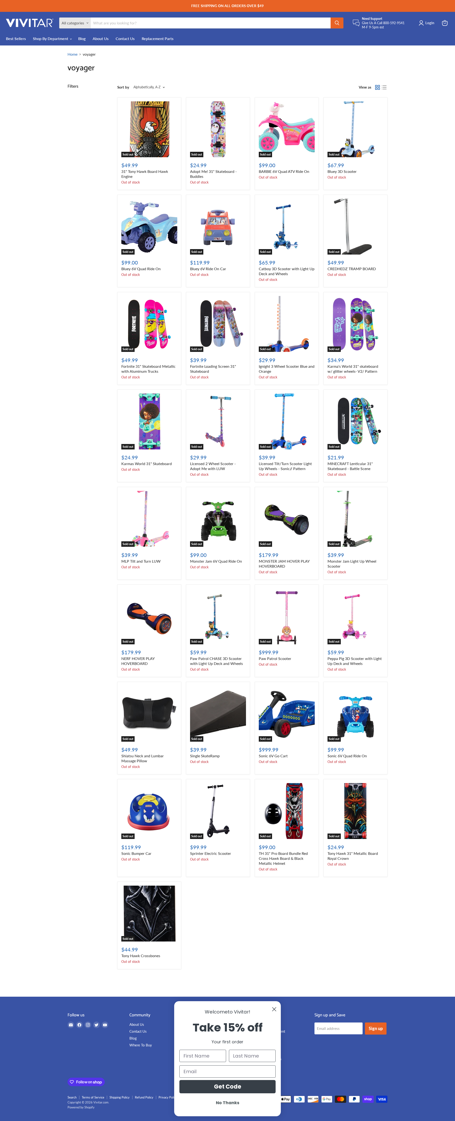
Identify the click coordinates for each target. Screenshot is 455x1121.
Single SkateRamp (205, 755)
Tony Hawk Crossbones (140, 955)
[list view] (384, 87)
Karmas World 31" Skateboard (146, 463)
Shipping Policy (119, 1097)
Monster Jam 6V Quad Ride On (216, 561)
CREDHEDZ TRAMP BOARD (352, 268)
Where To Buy (140, 1045)
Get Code (227, 1086)
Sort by (123, 87)
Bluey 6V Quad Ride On (141, 268)
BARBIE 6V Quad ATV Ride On (284, 171)
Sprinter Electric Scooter (210, 853)
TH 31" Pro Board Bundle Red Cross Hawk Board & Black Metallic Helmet (283, 858)
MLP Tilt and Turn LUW (141, 561)
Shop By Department (51, 38)
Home (72, 54)
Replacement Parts (157, 38)
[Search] (337, 23)
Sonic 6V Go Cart (273, 755)
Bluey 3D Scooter (342, 171)
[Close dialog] (274, 1009)
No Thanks (227, 1103)
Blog (82, 38)
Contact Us (125, 38)
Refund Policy (144, 1097)
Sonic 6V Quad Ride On (347, 755)
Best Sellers (16, 38)
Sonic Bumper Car (136, 853)
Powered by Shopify (81, 1107)
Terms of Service (93, 1097)
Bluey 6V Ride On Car (208, 268)
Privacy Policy (168, 1097)
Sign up (376, 1028)
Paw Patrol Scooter (275, 658)
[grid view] (377, 87)
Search (72, 1097)
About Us (101, 38)
